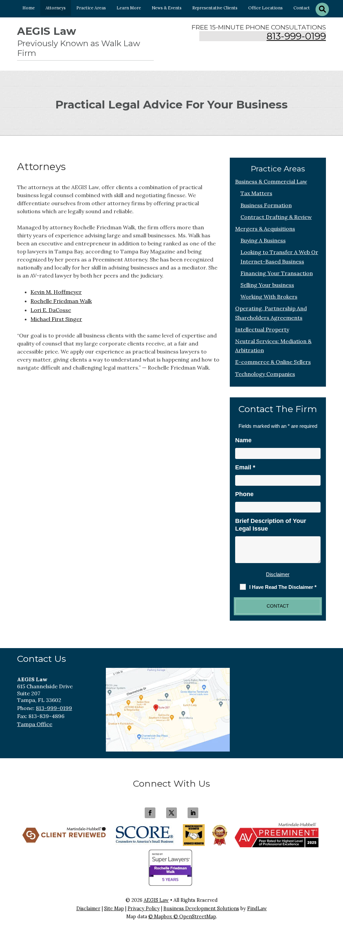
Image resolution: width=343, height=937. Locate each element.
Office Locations (265, 7)
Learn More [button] (129, 7)
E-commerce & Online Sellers (273, 362)
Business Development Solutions (201, 909)
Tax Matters (256, 193)
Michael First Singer (56, 319)
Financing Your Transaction (277, 273)
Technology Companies (265, 374)
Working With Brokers (269, 296)
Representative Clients (214, 7)
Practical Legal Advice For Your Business (171, 104)
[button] (336, 888)
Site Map (114, 909)
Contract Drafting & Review (276, 217)
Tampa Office (34, 724)
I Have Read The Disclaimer (283, 587)
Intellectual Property (262, 329)
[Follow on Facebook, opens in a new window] (150, 812)
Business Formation (266, 205)
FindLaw (257, 909)
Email (245, 467)
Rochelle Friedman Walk (61, 301)
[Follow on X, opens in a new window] (171, 812)
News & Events (167, 7)
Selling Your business (267, 285)
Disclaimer (277, 574)
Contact (301, 7)
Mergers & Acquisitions (265, 228)
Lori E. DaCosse (50, 310)
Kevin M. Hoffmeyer (56, 292)
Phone (244, 494)
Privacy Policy (144, 909)
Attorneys (56, 7)
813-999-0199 (296, 36)
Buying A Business (263, 240)
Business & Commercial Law (271, 181)
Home (28, 7)
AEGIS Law (156, 900)
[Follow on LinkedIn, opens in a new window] (193, 812)
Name (243, 440)
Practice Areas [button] (91, 7)
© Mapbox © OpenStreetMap (182, 917)
